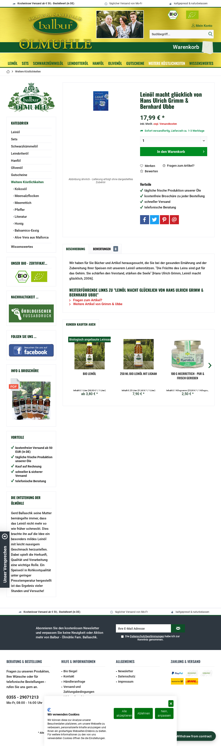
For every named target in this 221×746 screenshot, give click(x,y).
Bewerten (151, 171)
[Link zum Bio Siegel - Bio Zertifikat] (31, 277)
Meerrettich (22, 203)
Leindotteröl (19, 153)
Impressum (125, 681)
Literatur (20, 217)
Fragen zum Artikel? (180, 165)
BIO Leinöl (89, 373)
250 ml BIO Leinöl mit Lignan (138, 373)
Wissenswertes (22, 247)
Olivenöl (17, 168)
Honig (19, 224)
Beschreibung (75, 249)
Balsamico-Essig (26, 230)
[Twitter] (154, 219)
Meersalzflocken (26, 196)
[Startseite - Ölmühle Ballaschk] (56, 31)
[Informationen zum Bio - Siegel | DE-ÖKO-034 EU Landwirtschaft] (183, 15)
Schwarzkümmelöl (24, 146)
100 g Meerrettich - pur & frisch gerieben (187, 375)
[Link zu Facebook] (31, 313)
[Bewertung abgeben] (173, 112)
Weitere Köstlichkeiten (27, 182)
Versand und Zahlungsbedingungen (78, 689)
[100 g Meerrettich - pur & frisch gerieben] (187, 354)
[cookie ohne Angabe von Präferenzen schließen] (171, 703)
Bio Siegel (70, 671)
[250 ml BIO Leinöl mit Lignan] (138, 354)
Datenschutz (126, 676)
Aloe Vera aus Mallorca (31, 237)
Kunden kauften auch (81, 324)
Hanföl (16, 161)
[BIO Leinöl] (89, 354)
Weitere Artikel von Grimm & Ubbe (97, 304)
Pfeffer (19, 210)
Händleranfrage (74, 681)
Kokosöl (20, 189)
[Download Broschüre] (31, 400)
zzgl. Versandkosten (165, 123)
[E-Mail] (174, 219)
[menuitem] (192, 47)
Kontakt (68, 676)
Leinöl (15, 132)
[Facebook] (144, 219)
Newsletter (125, 671)
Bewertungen (105, 249)
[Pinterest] (164, 219)
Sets (14, 139)
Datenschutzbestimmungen (147, 636)
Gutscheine (19, 175)
